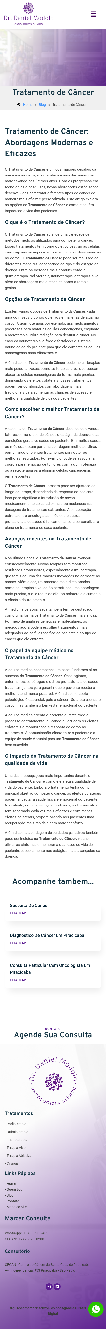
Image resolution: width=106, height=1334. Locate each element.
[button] (93, 14)
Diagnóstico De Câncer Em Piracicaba (47, 935)
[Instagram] (49, 1286)
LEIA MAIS (18, 913)
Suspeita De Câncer (29, 905)
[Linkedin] (57, 1286)
